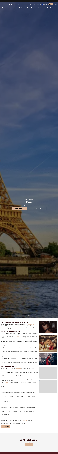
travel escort (35, 340)
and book (24, 405)
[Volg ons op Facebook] (15, 4)
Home (26, 199)
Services (34, 4)
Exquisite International (31, 324)
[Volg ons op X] (18, 4)
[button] (55, 4)
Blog (40, 4)
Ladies (30, 4)
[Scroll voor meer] (29, 316)
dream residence (10, 421)
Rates (38, 4)
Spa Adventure (6, 382)
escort (18, 336)
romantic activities (18, 368)
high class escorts (21, 325)
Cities (29, 199)
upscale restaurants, (19, 342)
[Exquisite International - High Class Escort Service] (7, 4)
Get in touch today (24, 420)
